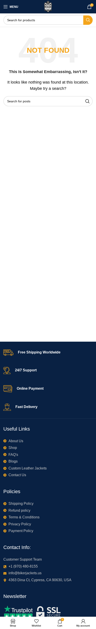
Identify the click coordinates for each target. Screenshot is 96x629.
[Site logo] (48, 6)
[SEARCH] (88, 20)
